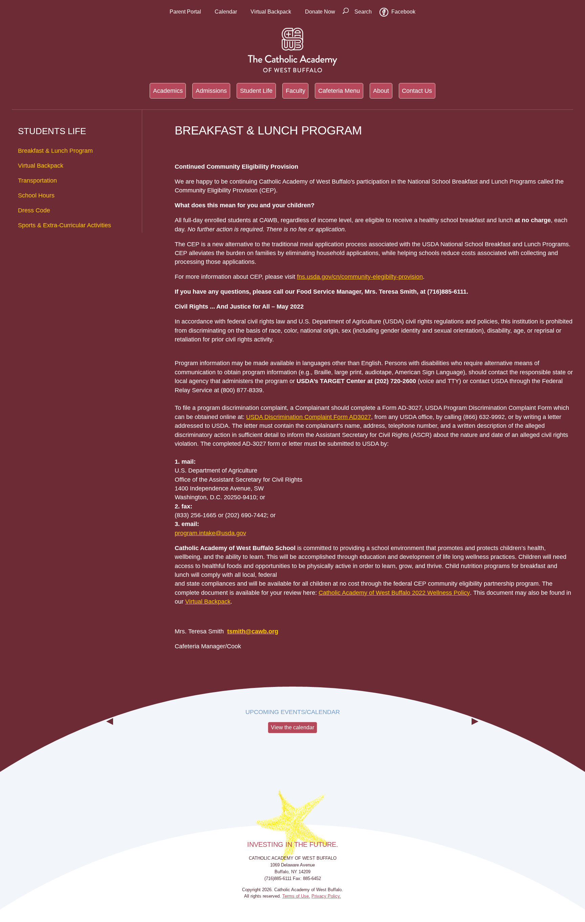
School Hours (36, 195)
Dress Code (34, 210)
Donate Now (320, 12)
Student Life (256, 90)
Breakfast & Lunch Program (55, 150)
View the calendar (292, 727)
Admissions (211, 90)
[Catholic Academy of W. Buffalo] (292, 50)
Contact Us (417, 90)
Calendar (226, 12)
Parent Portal (185, 12)
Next (475, 727)
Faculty (295, 90)
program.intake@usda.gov (210, 533)
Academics (168, 90)
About (381, 90)
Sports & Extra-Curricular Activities (64, 225)
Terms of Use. (296, 896)
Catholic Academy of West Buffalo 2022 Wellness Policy (394, 592)
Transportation (37, 180)
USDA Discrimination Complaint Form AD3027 (308, 417)
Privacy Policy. (326, 896)
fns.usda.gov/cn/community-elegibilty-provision (360, 276)
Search (363, 12)
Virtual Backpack (271, 12)
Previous (109, 727)
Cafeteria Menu (339, 90)
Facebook (403, 12)
